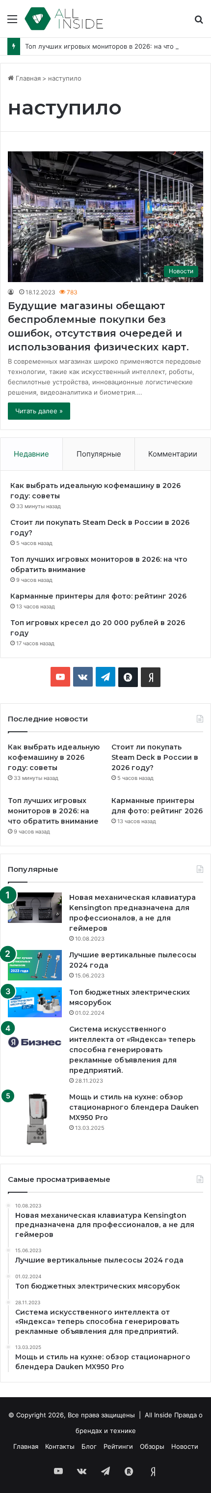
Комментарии (172, 454)
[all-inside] (64, 18)
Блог (89, 1446)
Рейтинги (118, 1446)
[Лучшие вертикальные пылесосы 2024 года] (35, 965)
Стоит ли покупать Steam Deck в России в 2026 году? (154, 757)
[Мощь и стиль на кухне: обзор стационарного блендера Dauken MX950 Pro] (35, 1119)
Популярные (99, 454)
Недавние (31, 454)
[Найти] (199, 22)
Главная (27, 78)
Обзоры (152, 1446)
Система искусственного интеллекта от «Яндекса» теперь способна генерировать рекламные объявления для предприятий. (132, 1050)
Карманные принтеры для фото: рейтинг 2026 (98, 596)
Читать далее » (39, 411)
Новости (184, 1446)
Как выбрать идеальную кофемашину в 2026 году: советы (54, 757)
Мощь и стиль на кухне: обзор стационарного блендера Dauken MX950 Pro (134, 1107)
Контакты (60, 1446)
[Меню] (12, 22)
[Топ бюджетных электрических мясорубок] (35, 1002)
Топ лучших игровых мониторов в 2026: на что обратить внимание (53, 811)
